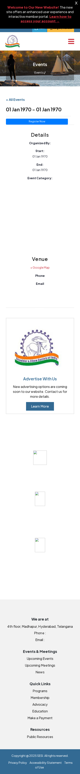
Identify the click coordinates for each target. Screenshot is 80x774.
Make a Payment (40, 718)
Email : (40, 640)
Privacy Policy (17, 762)
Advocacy (40, 704)
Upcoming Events (40, 658)
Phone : (40, 633)
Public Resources (40, 737)
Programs (40, 691)
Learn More (40, 406)
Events (38, 72)
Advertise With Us (40, 378)
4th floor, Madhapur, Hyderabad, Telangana (40, 626)
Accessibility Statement (46, 762)
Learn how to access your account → (46, 18)
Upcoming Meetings (40, 665)
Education (40, 711)
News (39, 672)
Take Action (40, 572)
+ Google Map (39, 267)
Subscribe (39, 526)
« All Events (15, 99)
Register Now (37, 121)
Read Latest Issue (40, 480)
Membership (40, 697)
